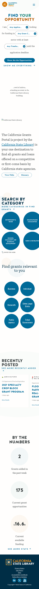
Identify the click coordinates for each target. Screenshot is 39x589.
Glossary (25, 175)
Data (19, 573)
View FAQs (9, 175)
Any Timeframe (13, 46)
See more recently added (19, 368)
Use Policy (19, 570)
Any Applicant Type (18, 27)
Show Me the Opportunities (19, 60)
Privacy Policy (19, 568)
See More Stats (18, 549)
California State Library (18, 144)
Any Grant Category (26, 33)
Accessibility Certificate (20, 575)
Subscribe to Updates (19, 577)
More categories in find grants (18, 208)
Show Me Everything (18, 65)
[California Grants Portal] (9, 4)
